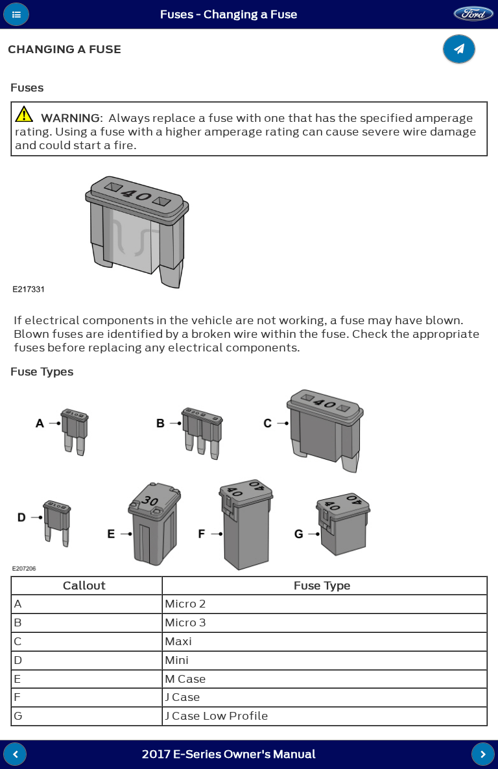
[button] (16, 14)
